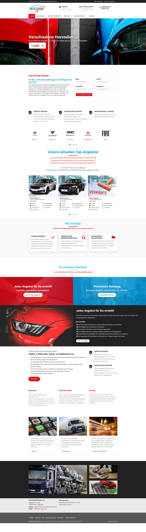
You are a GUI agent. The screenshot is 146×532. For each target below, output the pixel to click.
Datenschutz (60, 517)
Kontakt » (34, 451)
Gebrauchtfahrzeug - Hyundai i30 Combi (102, 194)
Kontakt (92, 16)
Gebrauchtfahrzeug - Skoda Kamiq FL (72, 194)
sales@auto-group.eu (40, 509)
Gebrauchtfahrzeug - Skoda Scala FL (43, 194)
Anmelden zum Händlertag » (99, 451)
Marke (77, 79)
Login (36, 45)
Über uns (67, 16)
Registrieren (112, 1)
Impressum (38, 517)
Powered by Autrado (112, 521)
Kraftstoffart (79, 86)
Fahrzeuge (40, 16)
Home (32, 16)
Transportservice (54, 16)
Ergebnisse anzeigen (84, 94)
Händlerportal (79, 16)
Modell (99, 79)
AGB (43, 517)
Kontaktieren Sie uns (107, 295)
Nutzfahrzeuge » (66, 451)
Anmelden (106, 1)
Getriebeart (100, 86)
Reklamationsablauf (50, 517)
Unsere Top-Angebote (33, 295)
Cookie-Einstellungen (70, 517)
